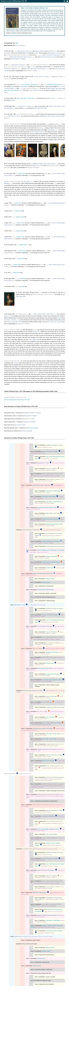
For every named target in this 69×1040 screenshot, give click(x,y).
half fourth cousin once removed (48, 57)
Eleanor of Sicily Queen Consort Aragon (51, 723)
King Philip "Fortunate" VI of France (54, 445)
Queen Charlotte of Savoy (39, 64)
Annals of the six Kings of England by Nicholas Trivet (34, 8)
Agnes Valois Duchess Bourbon (11, 90)
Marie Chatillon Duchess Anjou (45, 668)
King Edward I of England (31, 70)
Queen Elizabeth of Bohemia (53, 479)
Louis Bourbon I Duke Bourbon (53, 491)
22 (44, 86)
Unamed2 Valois (20, 231)
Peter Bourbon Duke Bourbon (49, 496)
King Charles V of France (43, 463)
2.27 (29, 175)
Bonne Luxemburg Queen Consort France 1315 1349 (16, 399)
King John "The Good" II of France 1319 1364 (15, 397)
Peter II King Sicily (50, 717)
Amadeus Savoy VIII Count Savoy (40, 804)
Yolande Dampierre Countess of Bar (54, 744)
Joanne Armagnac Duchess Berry (50, 838)
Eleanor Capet (49, 567)
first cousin (52, 98)
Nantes (6, 316)
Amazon (14, 33)
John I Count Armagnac (51, 834)
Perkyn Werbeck (33, 339)
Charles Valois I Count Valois (52, 513)
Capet (16, 43)
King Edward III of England (19, 59)
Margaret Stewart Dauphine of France (44, 51)
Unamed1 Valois (20, 217)
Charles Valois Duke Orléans (15, 321)
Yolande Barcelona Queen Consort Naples (43, 728)
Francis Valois (18, 203)
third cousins (7, 167)
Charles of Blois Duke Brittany (49, 657)
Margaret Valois (50, 663)
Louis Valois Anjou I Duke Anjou (44, 626)
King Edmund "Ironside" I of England (31, 412)
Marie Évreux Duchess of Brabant (54, 930)
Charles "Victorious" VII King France (50, 55)
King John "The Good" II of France (50, 451)
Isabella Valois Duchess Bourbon (50, 519)
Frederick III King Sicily (51, 556)
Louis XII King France (20, 314)
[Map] (14, 108)
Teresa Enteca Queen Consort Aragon (55, 707)
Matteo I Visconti (50, 947)
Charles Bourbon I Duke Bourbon (55, 88)
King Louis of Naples (37, 648)
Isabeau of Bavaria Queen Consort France (43, 573)
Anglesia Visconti (37, 965)
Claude (59, 318)
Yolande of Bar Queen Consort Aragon (47, 749)
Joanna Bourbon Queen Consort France (47, 507)
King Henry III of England (33, 167)
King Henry (18, 139)
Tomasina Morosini (20, 45)
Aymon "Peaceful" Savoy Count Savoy (55, 777)
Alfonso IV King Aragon (51, 696)
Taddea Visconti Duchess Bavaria (46, 589)
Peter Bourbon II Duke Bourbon (30, 84)
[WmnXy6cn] (36, 447)
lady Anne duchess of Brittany (37, 131)
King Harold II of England (31, 415)
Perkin (24, 345)
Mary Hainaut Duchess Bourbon (53, 501)
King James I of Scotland (55, 53)
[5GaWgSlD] (40, 535)
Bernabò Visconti (46, 582)
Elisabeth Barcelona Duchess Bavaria (51, 562)
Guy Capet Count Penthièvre (52, 674)
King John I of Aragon (42, 711)
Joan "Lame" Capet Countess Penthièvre (52, 679)
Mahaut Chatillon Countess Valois (54, 524)
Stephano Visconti (50, 578)
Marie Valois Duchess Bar (48, 760)
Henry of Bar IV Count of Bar (53, 733)
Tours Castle (7, 53)
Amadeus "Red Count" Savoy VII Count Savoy (48, 794)
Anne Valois (22, 278)
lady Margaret (51, 130)
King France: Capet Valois (40, 108)
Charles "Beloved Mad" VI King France (41, 485)
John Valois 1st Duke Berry (48, 816)
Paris (35, 372)
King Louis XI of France (23, 51)
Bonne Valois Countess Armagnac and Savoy (48, 829)
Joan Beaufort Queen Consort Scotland (16, 55)
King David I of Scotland (30, 421)
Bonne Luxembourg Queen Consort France (52, 473)
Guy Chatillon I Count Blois (52, 652)
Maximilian (39, 128)
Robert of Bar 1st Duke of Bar (49, 739)
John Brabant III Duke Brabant (53, 920)
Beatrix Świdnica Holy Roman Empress (55, 546)
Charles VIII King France (10, 773)
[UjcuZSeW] (58, 468)
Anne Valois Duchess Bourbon (54, 84)
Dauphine (36, 53)
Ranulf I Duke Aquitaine (32, 428)
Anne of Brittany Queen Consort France (45, 163)
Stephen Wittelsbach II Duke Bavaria (50, 541)
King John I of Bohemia (51, 468)
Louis (60, 98)
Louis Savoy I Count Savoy (17, 66)
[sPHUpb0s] (58, 556)
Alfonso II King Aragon (26, 431)
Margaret (55, 382)
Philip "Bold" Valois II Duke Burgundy (46, 870)
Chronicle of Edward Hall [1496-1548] (13, 124)
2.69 (24, 78)
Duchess (35, 329)
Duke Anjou (12, 100)
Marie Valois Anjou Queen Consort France (20, 57)
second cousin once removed (36, 90)
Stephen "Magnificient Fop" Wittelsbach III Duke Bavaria (51, 550)
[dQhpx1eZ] (36, 745)
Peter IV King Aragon (47, 702)
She (27, 53)
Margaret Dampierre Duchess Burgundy (47, 915)
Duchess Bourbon (23, 86)
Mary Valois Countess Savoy (40, 892)
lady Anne (56, 124)
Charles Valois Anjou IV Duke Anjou (25, 98)
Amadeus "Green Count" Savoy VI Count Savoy (53, 784)
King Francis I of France (10, 319)
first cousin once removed (54, 321)
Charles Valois (22, 173)
